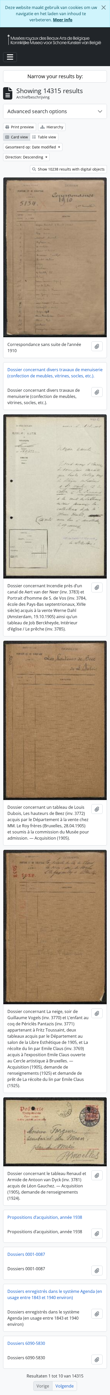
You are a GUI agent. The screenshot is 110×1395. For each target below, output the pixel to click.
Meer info (62, 20)
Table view (46, 137)
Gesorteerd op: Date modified (31, 147)
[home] (56, 39)
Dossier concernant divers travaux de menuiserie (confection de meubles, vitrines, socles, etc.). (55, 373)
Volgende (65, 1386)
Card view (19, 137)
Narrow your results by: (55, 76)
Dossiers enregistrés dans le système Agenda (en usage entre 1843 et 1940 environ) (54, 1294)
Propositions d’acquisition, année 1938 (44, 1217)
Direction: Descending (24, 157)
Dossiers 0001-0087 (26, 1254)
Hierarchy (54, 127)
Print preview (22, 127)
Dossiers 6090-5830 (26, 1343)
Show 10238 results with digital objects (71, 169)
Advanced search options (37, 111)
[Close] (103, 7)
